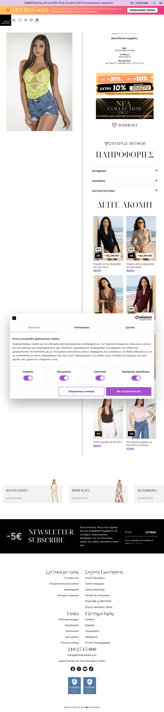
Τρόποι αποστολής (95, 589)
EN (160, 3)
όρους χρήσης (136, 543)
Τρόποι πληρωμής (94, 583)
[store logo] (5, 20)
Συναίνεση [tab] (34, 327)
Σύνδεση (89, 619)
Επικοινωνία (72, 631)
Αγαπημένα (91, 636)
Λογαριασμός (92, 631)
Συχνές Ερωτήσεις (95, 577)
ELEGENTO (95, 707)
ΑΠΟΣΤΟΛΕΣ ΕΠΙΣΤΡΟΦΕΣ (103, 191)
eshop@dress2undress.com (82, 655)
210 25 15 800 (82, 649)
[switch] (64, 380)
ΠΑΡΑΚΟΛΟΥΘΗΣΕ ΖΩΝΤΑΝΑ (142, 10)
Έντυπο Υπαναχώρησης (98, 642)
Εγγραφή (89, 625)
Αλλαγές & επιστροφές (97, 595)
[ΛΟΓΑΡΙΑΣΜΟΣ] (26, 20)
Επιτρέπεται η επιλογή (81, 391)
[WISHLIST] (31, 20)
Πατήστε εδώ (137, 63)
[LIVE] (20, 20)
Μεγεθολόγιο (72, 625)
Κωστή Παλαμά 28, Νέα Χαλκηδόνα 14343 (82, 661)
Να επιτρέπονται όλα (128, 391)
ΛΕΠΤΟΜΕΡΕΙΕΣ (99, 171)
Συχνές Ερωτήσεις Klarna (98, 607)
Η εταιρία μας (71, 577)
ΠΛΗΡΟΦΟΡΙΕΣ (98, 181)
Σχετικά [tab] (130, 327)
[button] (155, 3)
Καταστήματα (71, 589)
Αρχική (115, 33)
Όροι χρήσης (72, 636)
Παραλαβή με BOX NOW (98, 601)
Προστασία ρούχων (68, 619)
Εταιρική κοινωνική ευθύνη (64, 583)
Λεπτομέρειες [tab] (82, 327)
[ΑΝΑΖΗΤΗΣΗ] (14, 20)
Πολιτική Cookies (70, 642)
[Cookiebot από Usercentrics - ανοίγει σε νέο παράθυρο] (138, 318)
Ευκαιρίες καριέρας (68, 595)
